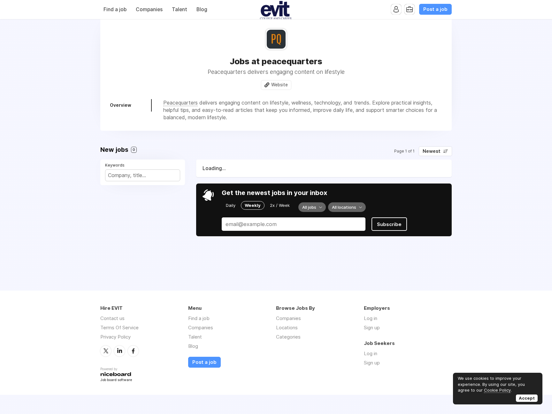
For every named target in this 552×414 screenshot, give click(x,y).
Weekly (253, 205)
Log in (370, 318)
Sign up (372, 327)
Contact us (112, 318)
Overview (120, 105)
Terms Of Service (119, 327)
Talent (179, 9)
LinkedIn (119, 351)
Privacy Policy (115, 337)
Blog (201, 9)
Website (279, 84)
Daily (230, 205)
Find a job (114, 9)
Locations (287, 327)
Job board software (116, 380)
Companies (149, 9)
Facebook (133, 351)
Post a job (435, 9)
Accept (527, 398)
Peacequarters (180, 102)
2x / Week (280, 205)
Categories (288, 337)
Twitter (105, 351)
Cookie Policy (497, 390)
